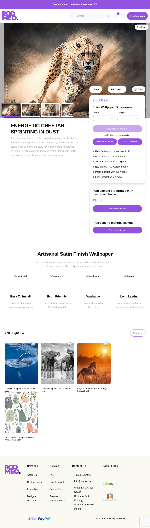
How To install (130, 142)
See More (141, 27)
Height (122, 112)
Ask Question (117, 89)
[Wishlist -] (118, 13)
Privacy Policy (57, 489)
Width (97, 112)
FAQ (52, 475)
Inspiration (32, 489)
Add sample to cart (117, 208)
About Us (32, 475)
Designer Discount (32, 498)
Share (96, 89)
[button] (138, 89)
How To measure (105, 142)
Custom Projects (35, 482)
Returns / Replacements (57, 498)
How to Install (57, 482)
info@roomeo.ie (82, 481)
